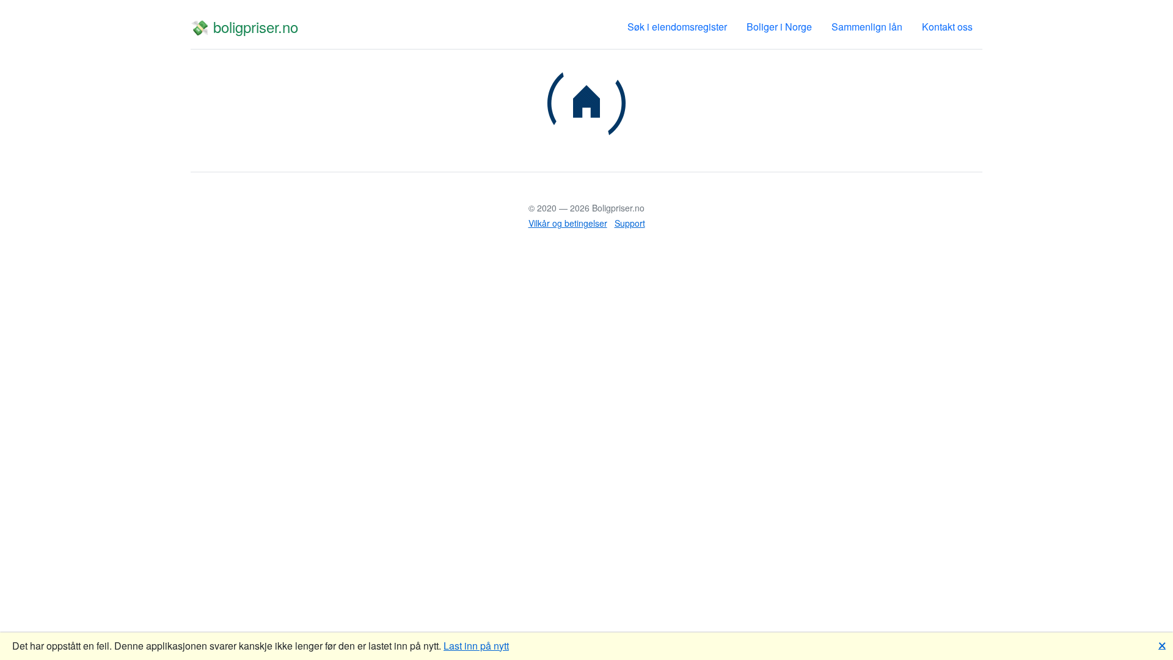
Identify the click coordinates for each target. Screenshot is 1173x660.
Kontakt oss (947, 27)
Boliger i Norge (779, 27)
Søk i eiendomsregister (677, 27)
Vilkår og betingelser (567, 223)
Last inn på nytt (476, 646)
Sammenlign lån (866, 27)
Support (630, 223)
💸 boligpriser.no (244, 26)
